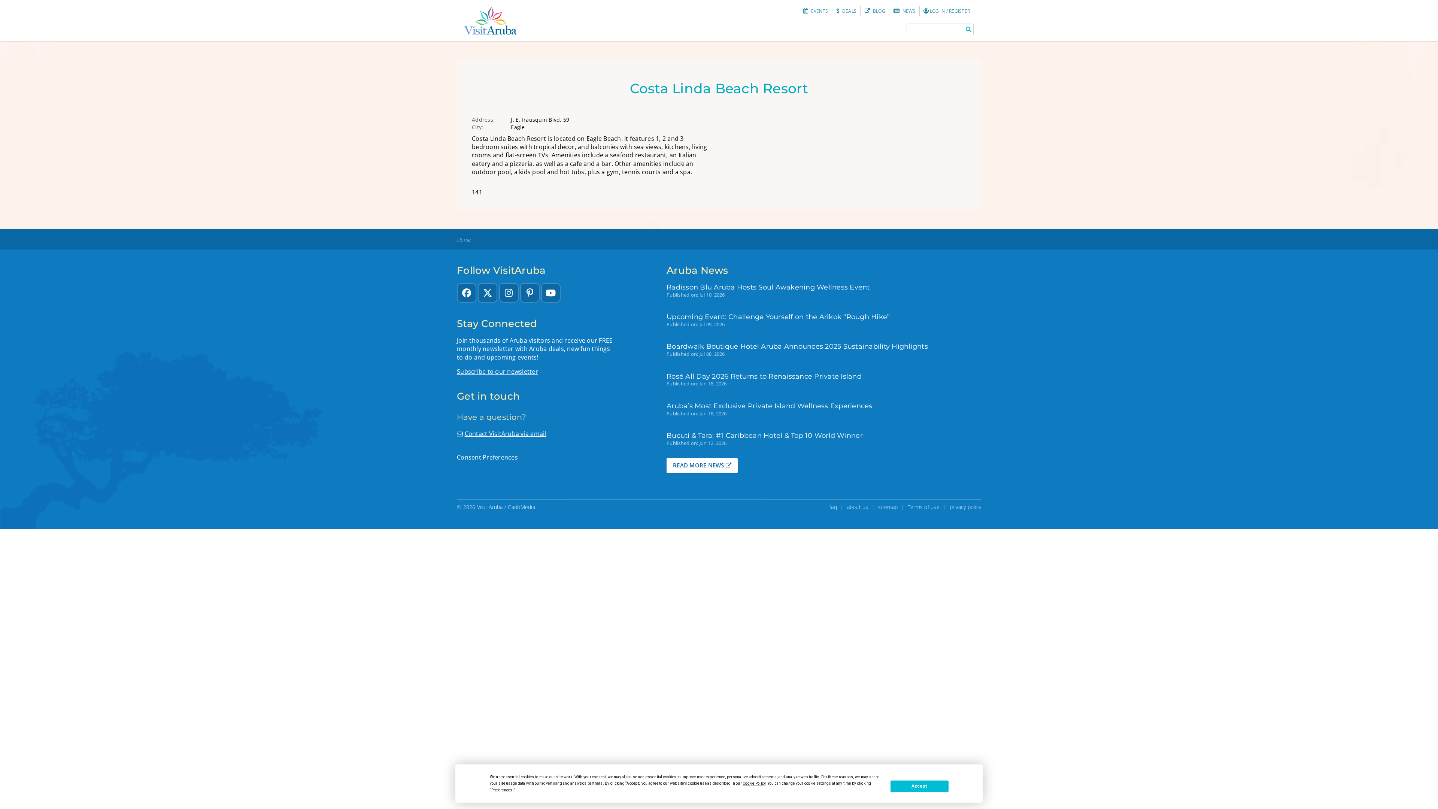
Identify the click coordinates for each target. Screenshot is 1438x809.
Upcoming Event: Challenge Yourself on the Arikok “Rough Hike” (778, 317)
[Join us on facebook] (466, 293)
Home (463, 240)
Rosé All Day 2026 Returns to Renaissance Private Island (764, 376)
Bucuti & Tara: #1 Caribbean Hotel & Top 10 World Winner (765, 435)
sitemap (888, 506)
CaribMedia (521, 506)
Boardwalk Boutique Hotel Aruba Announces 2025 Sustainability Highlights (797, 346)
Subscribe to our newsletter (497, 371)
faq (833, 506)
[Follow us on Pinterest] (530, 293)
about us (857, 506)
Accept (919, 786)
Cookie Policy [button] (754, 783)
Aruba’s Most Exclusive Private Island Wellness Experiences (770, 406)
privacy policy (966, 506)
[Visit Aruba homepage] (490, 20)
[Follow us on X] (487, 293)
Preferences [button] (502, 790)
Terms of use (924, 506)
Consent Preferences (487, 457)
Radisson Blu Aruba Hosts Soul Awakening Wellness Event (768, 287)
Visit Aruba (490, 506)
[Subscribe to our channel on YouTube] (551, 293)
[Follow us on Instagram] (509, 293)
